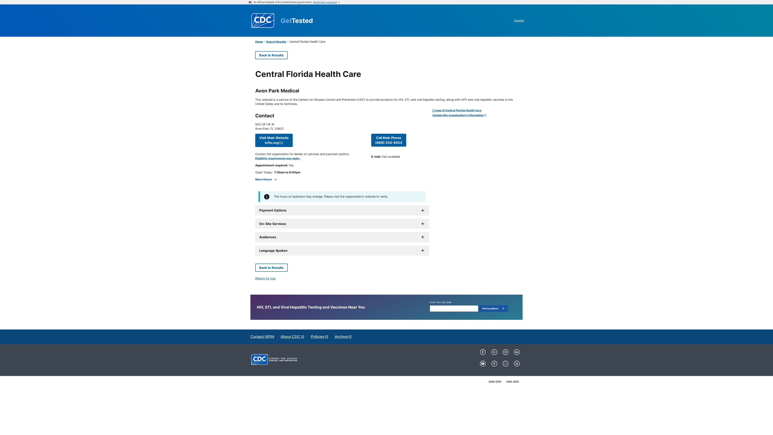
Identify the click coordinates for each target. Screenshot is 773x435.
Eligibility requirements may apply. (277, 158)
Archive (341, 337)
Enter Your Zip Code (441, 302)
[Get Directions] (475, 110)
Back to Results (271, 55)
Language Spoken (273, 251)
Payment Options (272, 210)
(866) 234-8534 (388, 140)
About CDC (290, 337)
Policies (317, 337)
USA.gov (512, 381)
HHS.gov (495, 381)
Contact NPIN (262, 337)
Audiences (267, 237)
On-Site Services (272, 224)
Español (519, 20)
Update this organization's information (458, 115)
